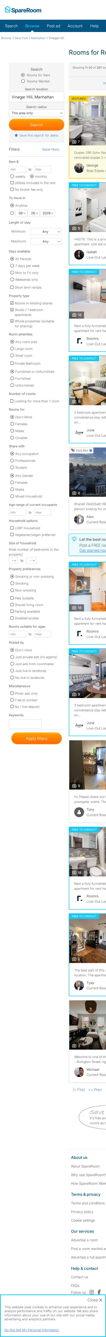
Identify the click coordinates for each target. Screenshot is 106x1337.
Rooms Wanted (38, 81)
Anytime (21, 205)
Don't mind (23, 650)
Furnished (23, 378)
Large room (24, 349)
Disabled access (27, 618)
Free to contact (26, 700)
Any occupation (27, 454)
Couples (21, 438)
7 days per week (27, 266)
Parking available (27, 611)
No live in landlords (29, 678)
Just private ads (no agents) (36, 657)
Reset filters (50, 149)
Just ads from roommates (34, 664)
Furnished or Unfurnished (34, 371)
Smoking (21, 583)
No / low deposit (27, 707)
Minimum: (18, 231)
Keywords (16, 716)
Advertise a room (84, 1240)
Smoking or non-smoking (34, 576)
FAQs (75, 1285)
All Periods (23, 259)
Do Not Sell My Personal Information (31, 1330)
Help (94, 25)
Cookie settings (83, 1220)
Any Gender (24, 476)
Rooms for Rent (38, 75)
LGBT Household (27, 528)
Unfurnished (24, 385)
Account (75, 25)
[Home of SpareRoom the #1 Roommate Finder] (23, 10)
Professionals (25, 461)
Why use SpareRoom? (88, 1175)
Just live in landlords (30, 671)
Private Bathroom (27, 363)
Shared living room (29, 605)
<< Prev (95, 1089)
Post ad (53, 25)
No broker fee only (29, 189)
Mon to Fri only (26, 273)
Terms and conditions (88, 1203)
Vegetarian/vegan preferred (35, 535)
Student (21, 467)
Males (19, 431)
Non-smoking (25, 590)
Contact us (79, 1277)
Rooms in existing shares (34, 303)
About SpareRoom (85, 1166)
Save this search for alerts (38, 135)
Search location (36, 89)
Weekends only (26, 279)
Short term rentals (28, 287)
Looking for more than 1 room (37, 401)
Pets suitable (24, 598)
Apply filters (36, 738)
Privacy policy (82, 1212)
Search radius (36, 107)
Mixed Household (28, 496)
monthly (41, 176)
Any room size (26, 342)
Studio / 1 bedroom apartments (29, 312)
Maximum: (18, 241)
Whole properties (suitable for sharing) (34, 323)
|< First (79, 1089)
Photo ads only (26, 693)
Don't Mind (23, 417)
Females (21, 424)
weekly (20, 176)
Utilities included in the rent (35, 183)
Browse (32, 25)
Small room (23, 356)
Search (11, 25)
